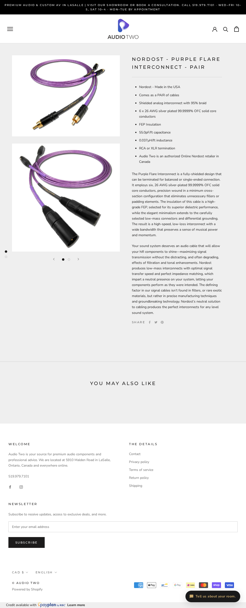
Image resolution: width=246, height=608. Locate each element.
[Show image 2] (69, 259)
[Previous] (54, 259)
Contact (135, 454)
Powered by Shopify (27, 589)
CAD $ (18, 572)
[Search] (225, 29)
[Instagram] (21, 486)
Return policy (139, 477)
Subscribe (26, 542)
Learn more (76, 605)
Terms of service (141, 470)
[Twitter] (155, 322)
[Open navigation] (10, 29)
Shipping (135, 485)
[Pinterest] (162, 322)
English (44, 572)
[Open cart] (236, 29)
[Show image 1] (63, 259)
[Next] (78, 259)
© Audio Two (26, 583)
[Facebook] (149, 322)
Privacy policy (139, 462)
